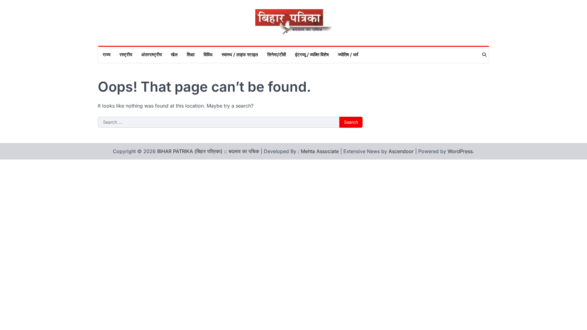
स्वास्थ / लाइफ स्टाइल (240, 54)
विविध (208, 54)
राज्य (106, 54)
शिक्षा (190, 54)
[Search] (484, 54)
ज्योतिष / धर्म (348, 54)
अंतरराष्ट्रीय (151, 54)
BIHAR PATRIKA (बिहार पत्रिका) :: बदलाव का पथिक (208, 151)
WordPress (460, 151)
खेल (174, 54)
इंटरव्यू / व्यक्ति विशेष (312, 54)
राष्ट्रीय (126, 54)
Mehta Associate (320, 151)
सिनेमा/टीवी (276, 54)
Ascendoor (401, 151)
